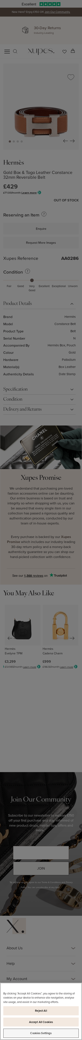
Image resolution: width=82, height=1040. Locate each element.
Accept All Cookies (41, 1022)
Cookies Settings (41, 1033)
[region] (41, 1011)
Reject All (41, 1011)
